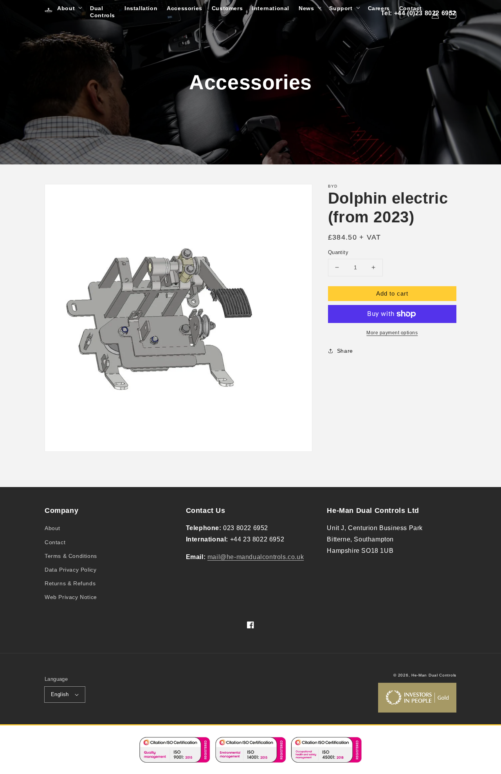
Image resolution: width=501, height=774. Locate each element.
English (60, 694)
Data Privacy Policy (70, 570)
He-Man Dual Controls (433, 675)
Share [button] (345, 351)
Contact (55, 542)
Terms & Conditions (71, 556)
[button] (68, 8)
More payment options (392, 333)
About (52, 528)
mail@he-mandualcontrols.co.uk (255, 557)
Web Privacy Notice (71, 597)
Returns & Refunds (70, 583)
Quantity (338, 252)
